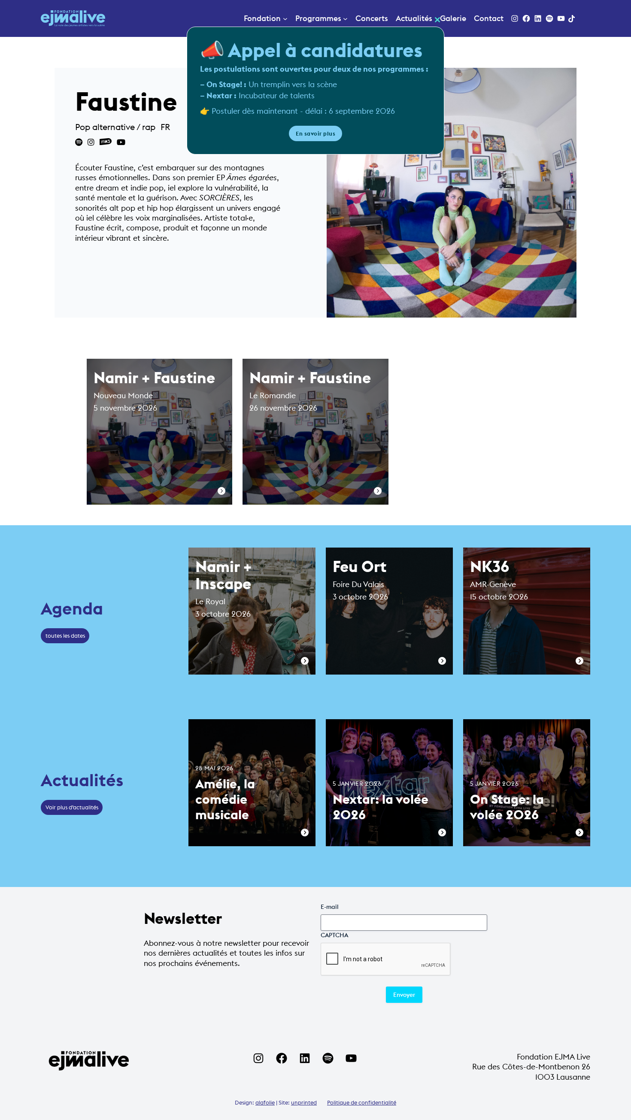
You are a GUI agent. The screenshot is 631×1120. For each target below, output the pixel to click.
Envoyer (404, 995)
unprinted (304, 1102)
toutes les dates (65, 635)
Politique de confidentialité (361, 1102)
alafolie (265, 1102)
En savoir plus (315, 133)
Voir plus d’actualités (72, 807)
